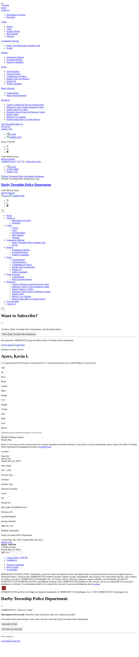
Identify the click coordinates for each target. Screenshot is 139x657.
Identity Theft (12, 114)
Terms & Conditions (15, 565)
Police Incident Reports (16, 95)
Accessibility (12, 569)
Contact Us (18, 124)
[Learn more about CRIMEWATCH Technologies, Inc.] (13, 589)
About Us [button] (5, 10)
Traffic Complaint (14, 84)
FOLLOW (5, 126)
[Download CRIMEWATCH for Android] (18, 345)
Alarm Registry (13, 71)
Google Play (15, 641)
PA (23, 161)
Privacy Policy (13, 567)
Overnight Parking (14, 60)
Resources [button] (5, 100)
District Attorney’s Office (17, 109)
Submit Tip (11, 81)
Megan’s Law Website (16, 117)
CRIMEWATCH (8, 161)
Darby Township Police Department (26, 184)
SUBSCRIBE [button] (13, 169)
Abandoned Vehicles (15, 57)
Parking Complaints (15, 62)
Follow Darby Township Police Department (18, 334)
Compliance (12, 560)
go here (97, 584)
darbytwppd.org (8, 159)
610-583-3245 (45, 447)
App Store (5, 641)
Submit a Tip (6, 129)
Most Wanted (12, 34)
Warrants (10, 36)
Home (3, 8)
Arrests (10, 26)
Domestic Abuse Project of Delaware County (26, 112)
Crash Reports (13, 93)
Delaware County (33, 161)
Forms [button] (4, 67)
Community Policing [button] (10, 41)
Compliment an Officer (16, 76)
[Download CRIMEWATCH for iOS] (6, 345)
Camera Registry (14, 74)
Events (9, 48)
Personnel (11, 17)
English (7, 552)
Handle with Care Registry (18, 79)
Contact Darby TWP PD (17, 557)
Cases (9, 29)
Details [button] (4, 440)
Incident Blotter (13, 31)
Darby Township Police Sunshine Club (23, 45)
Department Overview (16, 15)
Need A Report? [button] (8, 88)
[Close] (2, 435)
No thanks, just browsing (12, 629)
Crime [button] (3, 22)
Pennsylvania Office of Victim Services (23, 119)
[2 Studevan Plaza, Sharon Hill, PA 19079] (7, 147)
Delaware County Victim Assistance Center (25, 107)
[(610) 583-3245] (8, 149)
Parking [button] (4, 52)
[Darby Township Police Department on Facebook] (8, 152)
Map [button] (10, 440)
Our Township (7, 124)
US (18, 161)
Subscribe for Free (9, 624)
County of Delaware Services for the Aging (25, 105)
